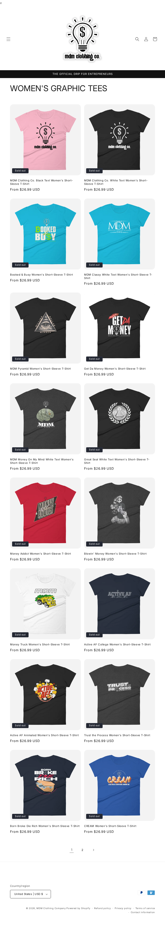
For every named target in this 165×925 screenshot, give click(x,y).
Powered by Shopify (78, 908)
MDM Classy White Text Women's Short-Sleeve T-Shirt (118, 276)
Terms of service (145, 908)
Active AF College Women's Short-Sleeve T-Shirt (117, 644)
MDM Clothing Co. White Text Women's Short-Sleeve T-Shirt (115, 182)
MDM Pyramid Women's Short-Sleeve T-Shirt (40, 368)
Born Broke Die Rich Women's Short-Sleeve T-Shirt (45, 826)
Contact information (143, 912)
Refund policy (102, 908)
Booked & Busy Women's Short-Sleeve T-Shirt (41, 274)
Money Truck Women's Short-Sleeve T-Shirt (40, 644)
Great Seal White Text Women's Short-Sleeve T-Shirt (117, 461)
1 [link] (71, 850)
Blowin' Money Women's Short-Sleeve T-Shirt (115, 553)
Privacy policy (123, 908)
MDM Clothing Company (51, 908)
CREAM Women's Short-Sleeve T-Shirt (110, 826)
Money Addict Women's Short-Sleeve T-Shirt (40, 553)
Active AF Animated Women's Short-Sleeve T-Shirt (44, 735)
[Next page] (93, 850)
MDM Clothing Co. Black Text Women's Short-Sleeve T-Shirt (41, 182)
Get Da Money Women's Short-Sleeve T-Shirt (115, 368)
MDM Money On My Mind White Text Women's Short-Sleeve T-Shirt (41, 461)
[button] (8, 39)
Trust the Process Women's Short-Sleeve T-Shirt (117, 735)
